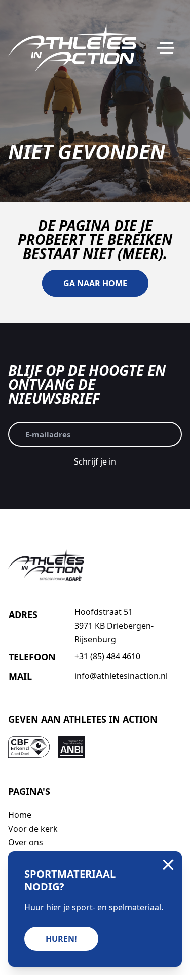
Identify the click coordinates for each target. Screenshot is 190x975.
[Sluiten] (168, 864)
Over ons (25, 842)
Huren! (61, 938)
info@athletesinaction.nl (121, 675)
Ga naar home (95, 283)
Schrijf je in (95, 461)
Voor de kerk (33, 828)
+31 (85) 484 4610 (107, 656)
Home (19, 814)
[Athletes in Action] (72, 48)
